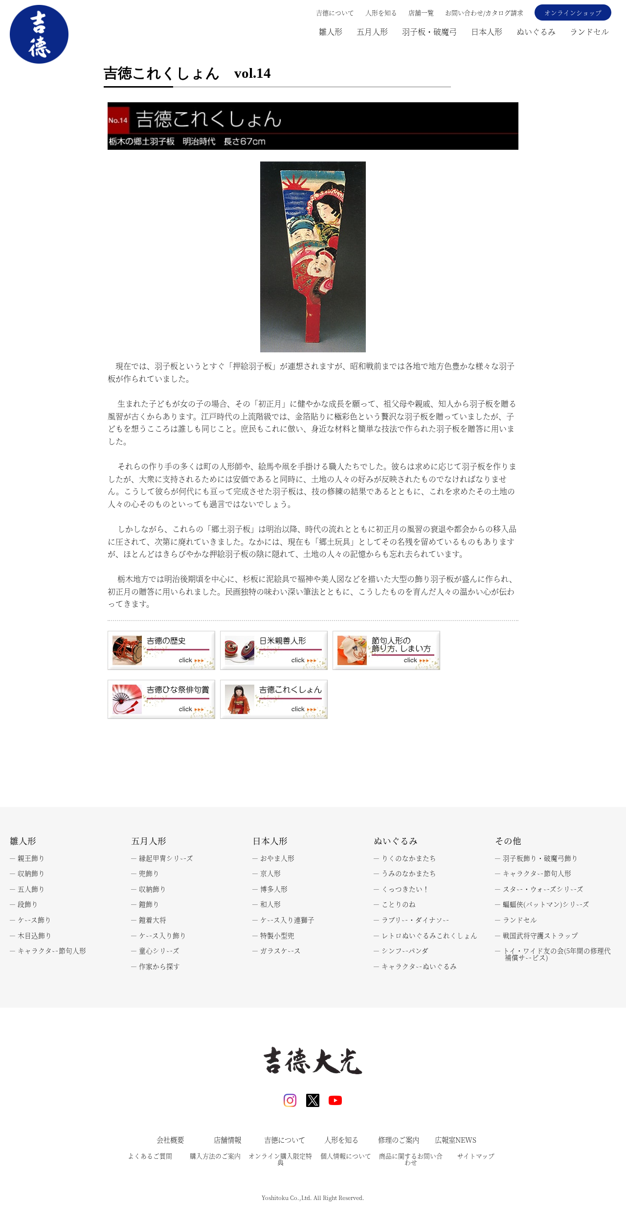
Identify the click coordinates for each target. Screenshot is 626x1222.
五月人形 (372, 31)
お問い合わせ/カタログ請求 (484, 12)
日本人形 (486, 31)
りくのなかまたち (409, 858)
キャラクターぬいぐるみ (420, 966)
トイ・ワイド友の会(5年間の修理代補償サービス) (558, 954)
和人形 (271, 904)
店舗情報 (227, 1139)
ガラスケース (281, 950)
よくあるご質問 (150, 1156)
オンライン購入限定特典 (280, 1159)
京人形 (271, 873)
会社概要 (170, 1139)
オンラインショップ (573, 12)
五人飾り (32, 889)
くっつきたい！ (406, 889)
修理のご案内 (398, 1139)
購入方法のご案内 (215, 1156)
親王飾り (32, 858)
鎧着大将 (153, 920)
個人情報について (345, 1156)
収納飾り (32, 873)
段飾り (29, 904)
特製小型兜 (278, 935)
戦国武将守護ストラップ (541, 935)
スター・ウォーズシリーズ (544, 889)
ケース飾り (35, 920)
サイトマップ (475, 1156)
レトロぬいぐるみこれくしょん (430, 935)
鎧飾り (150, 904)
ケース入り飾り (163, 935)
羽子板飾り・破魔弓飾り (541, 858)
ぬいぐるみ (536, 31)
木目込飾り (36, 935)
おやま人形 (278, 858)
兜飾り (150, 873)
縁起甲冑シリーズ (167, 858)
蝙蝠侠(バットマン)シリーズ (547, 904)
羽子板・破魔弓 (429, 31)
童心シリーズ (160, 950)
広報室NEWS (455, 1139)
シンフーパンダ (405, 950)
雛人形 (330, 31)
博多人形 (275, 889)
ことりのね (399, 904)
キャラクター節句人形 (53, 950)
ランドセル (589, 31)
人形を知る (381, 12)
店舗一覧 (421, 12)
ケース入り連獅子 (288, 920)
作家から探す (160, 966)
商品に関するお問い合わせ (411, 1159)
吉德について (335, 12)
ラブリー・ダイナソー (416, 920)
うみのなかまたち (409, 873)
